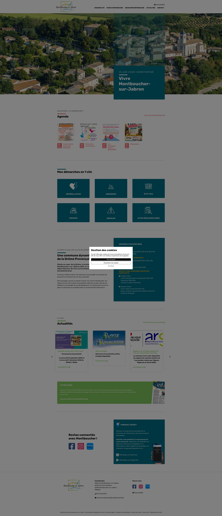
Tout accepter (111, 259)
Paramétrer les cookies (111, 263)
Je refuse (111, 266)
